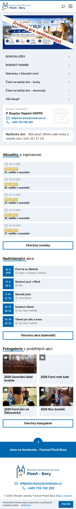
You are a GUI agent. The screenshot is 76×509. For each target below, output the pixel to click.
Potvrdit (66, 504)
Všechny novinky (38, 245)
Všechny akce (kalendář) (38, 335)
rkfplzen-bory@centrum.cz (28, 118)
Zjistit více (26, 505)
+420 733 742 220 (22, 122)
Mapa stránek (64, 495)
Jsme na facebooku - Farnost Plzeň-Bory (38, 449)
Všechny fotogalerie (38, 423)
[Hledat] (63, 6)
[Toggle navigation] (70, 6)
